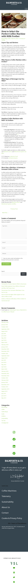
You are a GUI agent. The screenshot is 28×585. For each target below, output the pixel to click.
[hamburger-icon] (26, 9)
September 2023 (5, 355)
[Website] (13, 253)
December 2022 (5, 373)
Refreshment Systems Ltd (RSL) (8, 204)
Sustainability (4, 418)
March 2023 (4, 369)
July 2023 (3, 360)
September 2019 (5, 389)
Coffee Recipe (4, 411)
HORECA (3, 416)
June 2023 (3, 362)
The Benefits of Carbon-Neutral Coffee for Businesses (13, 284)
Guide (9, 38)
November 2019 (5, 384)
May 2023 (3, 364)
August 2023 (4, 358)
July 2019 (3, 393)
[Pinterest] (14, 453)
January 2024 (4, 347)
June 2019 (3, 395)
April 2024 (3, 340)
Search (3, 271)
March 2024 (4, 342)
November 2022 (5, 375)
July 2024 (3, 333)
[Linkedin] (14, 446)
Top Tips (3, 420)
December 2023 (5, 349)
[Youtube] (14, 567)
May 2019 (3, 398)
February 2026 (4, 322)
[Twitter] (14, 577)
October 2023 (4, 353)
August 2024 (4, 331)
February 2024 (4, 344)
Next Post (5, 212)
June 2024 (3, 335)
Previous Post (14, 209)
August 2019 (4, 391)
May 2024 (3, 338)
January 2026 (4, 324)
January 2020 (4, 382)
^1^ (18, 134)
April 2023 (3, 367)
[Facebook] (14, 439)
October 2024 (4, 327)
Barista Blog (4, 38)
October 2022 (4, 378)
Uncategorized (4, 422)
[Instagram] (14, 432)
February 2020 (4, 380)
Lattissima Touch (14, 156)
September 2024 (5, 329)
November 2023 (5, 351)
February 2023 (4, 371)
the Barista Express (13, 158)
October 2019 (4, 386)
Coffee (2, 409)
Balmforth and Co (8, 151)
